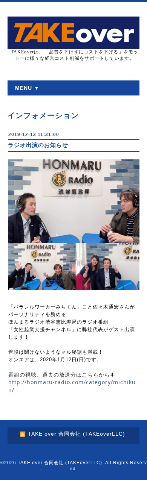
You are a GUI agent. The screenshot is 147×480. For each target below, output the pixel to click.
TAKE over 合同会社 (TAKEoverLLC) (60, 462)
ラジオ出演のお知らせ (38, 145)
